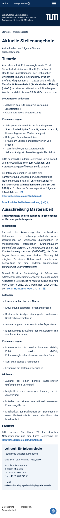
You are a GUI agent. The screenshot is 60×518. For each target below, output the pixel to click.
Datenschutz (8, 507)
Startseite (6, 32)
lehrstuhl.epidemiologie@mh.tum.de (22, 196)
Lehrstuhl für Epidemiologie (15, 15)
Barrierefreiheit (9, 510)
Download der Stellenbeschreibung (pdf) (24, 202)
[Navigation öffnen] (54, 3)
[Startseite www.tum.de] (52, 16)
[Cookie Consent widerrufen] (53, 511)
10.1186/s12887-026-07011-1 (25, 288)
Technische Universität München (17, 20)
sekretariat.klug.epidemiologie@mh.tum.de (27, 485)
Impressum (26, 507)
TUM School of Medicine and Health (19, 17)
